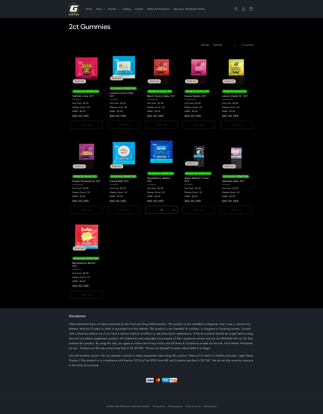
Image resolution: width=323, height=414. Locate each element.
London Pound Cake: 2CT (122, 95)
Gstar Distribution (123, 406)
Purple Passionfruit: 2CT (86, 181)
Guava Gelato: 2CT (196, 96)
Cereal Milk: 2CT (119, 181)
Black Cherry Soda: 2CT (161, 96)
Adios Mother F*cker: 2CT (197, 180)
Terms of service (193, 406)
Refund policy (210, 406)
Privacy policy (159, 406)
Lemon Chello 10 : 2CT (235, 96)
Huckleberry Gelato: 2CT (159, 180)
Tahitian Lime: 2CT (83, 96)
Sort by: (205, 44)
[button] (100, 8)
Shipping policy (176, 406)
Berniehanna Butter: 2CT (84, 265)
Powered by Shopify (140, 406)
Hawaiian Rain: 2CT (233, 181)
